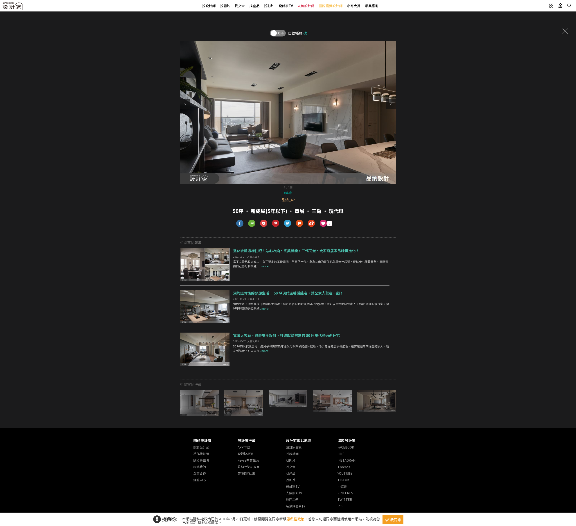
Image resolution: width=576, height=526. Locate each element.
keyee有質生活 (248, 460)
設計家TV (286, 5)
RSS (340, 506)
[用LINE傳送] (252, 223)
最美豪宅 (371, 5)
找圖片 (225, 5)
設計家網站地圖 (298, 440)
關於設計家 (202, 440)
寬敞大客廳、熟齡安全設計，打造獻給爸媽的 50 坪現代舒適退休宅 (286, 335)
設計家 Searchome (12, 7)
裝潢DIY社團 (246, 473)
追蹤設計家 (347, 440)
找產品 (254, 5)
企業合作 (199, 473)
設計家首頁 (294, 447)
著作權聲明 (201, 453)
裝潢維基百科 (295, 506)
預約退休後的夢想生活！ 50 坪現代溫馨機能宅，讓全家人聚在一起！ (288, 293)
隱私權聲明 (201, 460)
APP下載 (244, 447)
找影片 (269, 5)
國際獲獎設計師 (330, 5)
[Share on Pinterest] (275, 223)
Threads (344, 467)
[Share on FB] (240, 223)
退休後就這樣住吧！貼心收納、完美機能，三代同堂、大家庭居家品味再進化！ (296, 250)
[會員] (560, 5)
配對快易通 (245, 453)
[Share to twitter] (287, 223)
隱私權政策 (295, 518)
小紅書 (342, 486)
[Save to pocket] (264, 223)
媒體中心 (199, 480)
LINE (341, 453)
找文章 (240, 5)
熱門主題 (292, 499)
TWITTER (345, 499)
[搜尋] (569, 5)
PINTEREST (346, 493)
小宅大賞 (353, 5)
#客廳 (288, 192)
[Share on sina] (311, 223)
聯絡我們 (199, 467)
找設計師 (209, 5)
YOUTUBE (345, 473)
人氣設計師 (305, 5)
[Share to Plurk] (299, 223)
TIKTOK (343, 480)
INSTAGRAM (347, 460)
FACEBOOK (346, 447)
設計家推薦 (247, 440)
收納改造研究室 (249, 467)
